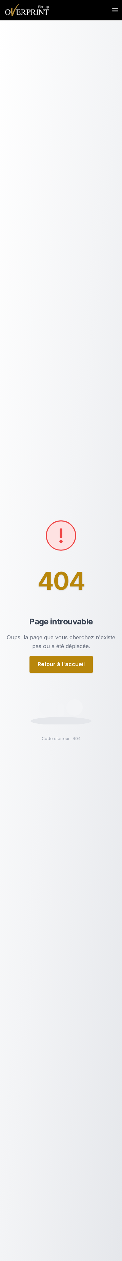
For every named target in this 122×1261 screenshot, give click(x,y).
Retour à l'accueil (61, 664)
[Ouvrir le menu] (115, 10)
